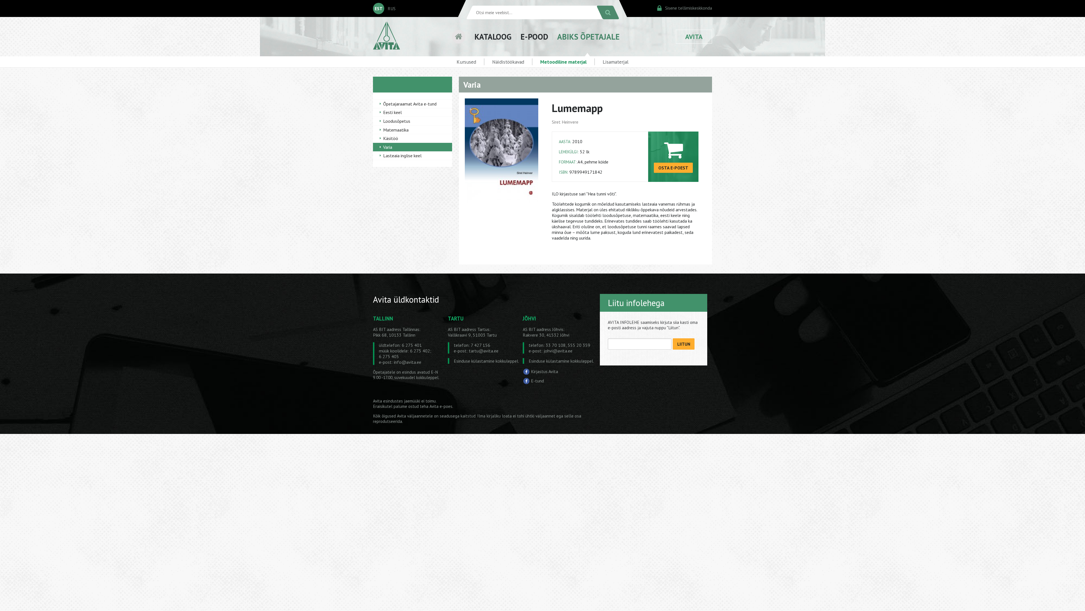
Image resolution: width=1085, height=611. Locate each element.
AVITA (694, 36)
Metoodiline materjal (563, 62)
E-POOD (534, 36)
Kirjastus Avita (544, 371)
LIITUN (683, 344)
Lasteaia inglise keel (402, 155)
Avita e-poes (440, 406)
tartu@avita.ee (483, 351)
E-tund (537, 381)
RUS (392, 8)
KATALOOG (492, 36)
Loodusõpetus (396, 121)
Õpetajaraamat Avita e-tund (410, 104)
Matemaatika (396, 130)
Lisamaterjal (615, 62)
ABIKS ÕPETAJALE (588, 36)
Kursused (466, 62)
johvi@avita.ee (558, 351)
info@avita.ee (407, 362)
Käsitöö (390, 138)
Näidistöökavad (508, 62)
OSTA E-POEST (673, 168)
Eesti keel (392, 112)
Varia (387, 147)
